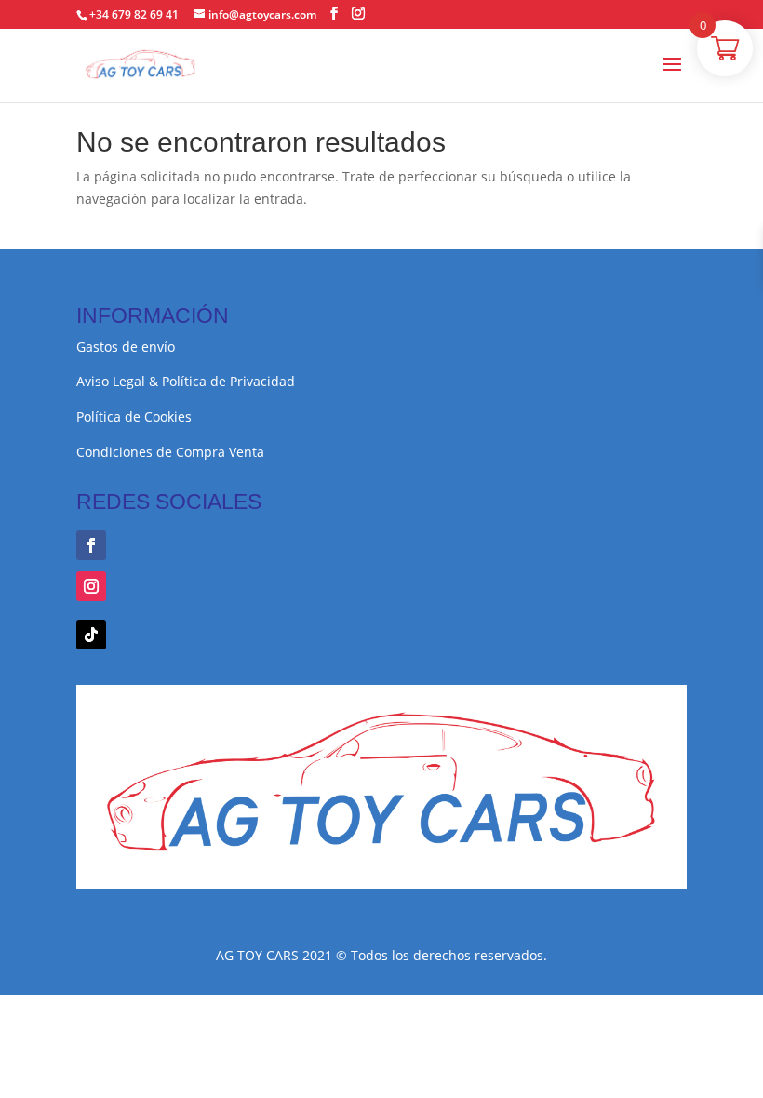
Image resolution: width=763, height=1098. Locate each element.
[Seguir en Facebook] (91, 545)
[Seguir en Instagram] (91, 586)
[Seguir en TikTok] (91, 634)
